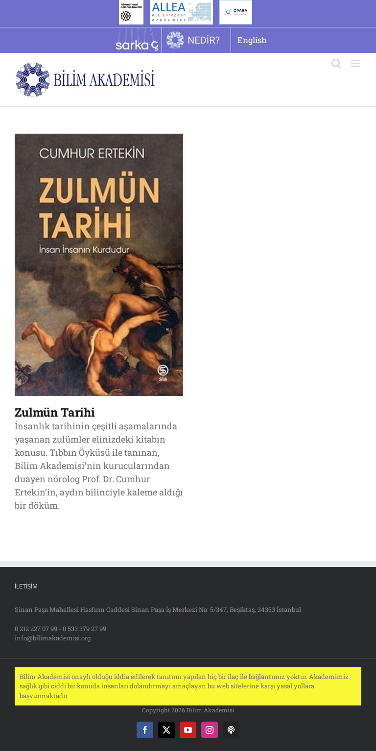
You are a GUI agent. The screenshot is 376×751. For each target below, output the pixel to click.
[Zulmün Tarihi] (99, 140)
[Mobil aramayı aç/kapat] (336, 63)
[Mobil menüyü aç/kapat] (356, 63)
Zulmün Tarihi (55, 412)
